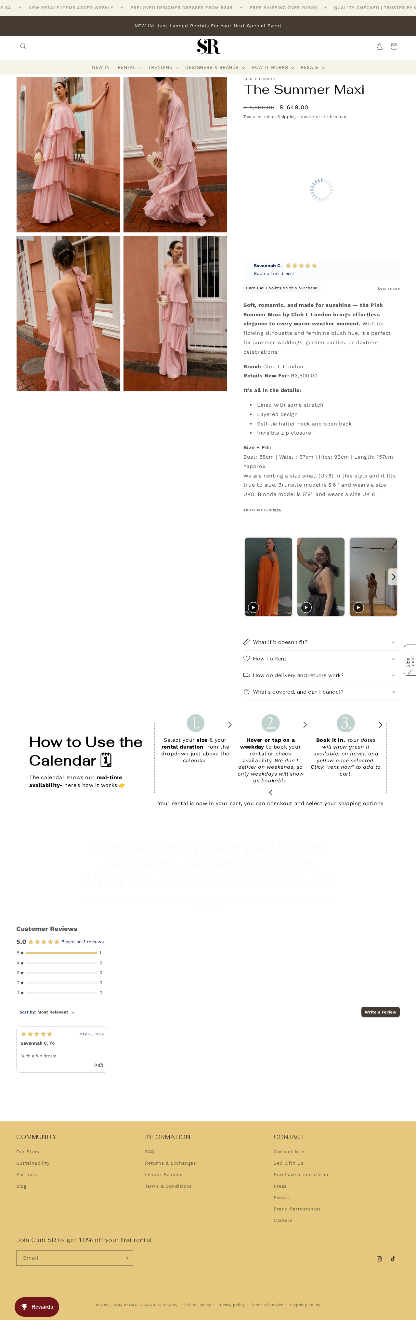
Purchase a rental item (302, 1174)
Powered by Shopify (158, 1305)
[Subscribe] (126, 1258)
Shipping (287, 116)
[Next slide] (394, 577)
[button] (23, 46)
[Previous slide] (249, 577)
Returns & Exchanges (170, 1163)
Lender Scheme (164, 1174)
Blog (21, 1186)
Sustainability (32, 1163)
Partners (26, 1174)
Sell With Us (288, 1163)
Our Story (27, 1152)
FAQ (149, 1152)
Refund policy (197, 1304)
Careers (283, 1220)
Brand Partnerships (297, 1209)
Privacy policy (231, 1304)
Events (282, 1197)
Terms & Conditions (168, 1186)
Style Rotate (125, 1305)
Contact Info (289, 1152)
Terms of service (267, 1304)
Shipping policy (305, 1304)
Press (280, 1186)
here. (277, 509)
